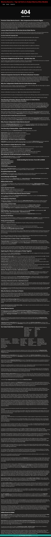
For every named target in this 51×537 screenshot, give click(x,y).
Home (4, 4)
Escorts (7, 4)
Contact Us (12, 4)
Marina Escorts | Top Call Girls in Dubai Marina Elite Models (24, 2)
